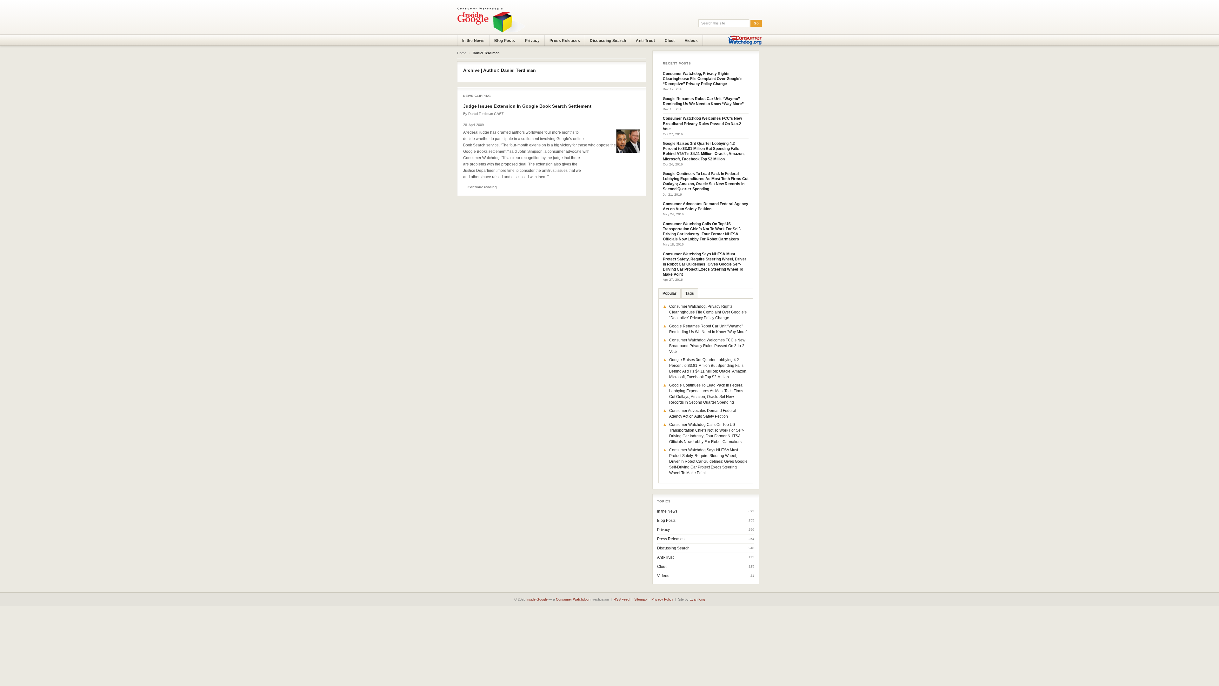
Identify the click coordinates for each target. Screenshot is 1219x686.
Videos (691, 40)
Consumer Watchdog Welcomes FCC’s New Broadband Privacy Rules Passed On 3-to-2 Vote (702, 124)
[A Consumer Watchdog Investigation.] (491, 19)
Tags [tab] (689, 293)
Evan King (697, 599)
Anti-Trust (645, 40)
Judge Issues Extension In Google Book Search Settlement (527, 106)
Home (461, 53)
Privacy (532, 40)
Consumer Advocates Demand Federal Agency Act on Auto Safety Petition (705, 206)
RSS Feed (621, 599)
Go (756, 23)
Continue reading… (484, 187)
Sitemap (640, 599)
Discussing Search (608, 40)
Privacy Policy (662, 599)
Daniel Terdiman (480, 114)
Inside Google (537, 599)
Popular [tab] (669, 293)
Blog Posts (504, 40)
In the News (473, 40)
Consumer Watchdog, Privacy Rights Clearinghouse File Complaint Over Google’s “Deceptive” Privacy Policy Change (703, 79)
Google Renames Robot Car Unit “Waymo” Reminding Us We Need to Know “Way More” (703, 101)
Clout (670, 40)
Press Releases (565, 40)
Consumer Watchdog (572, 599)
